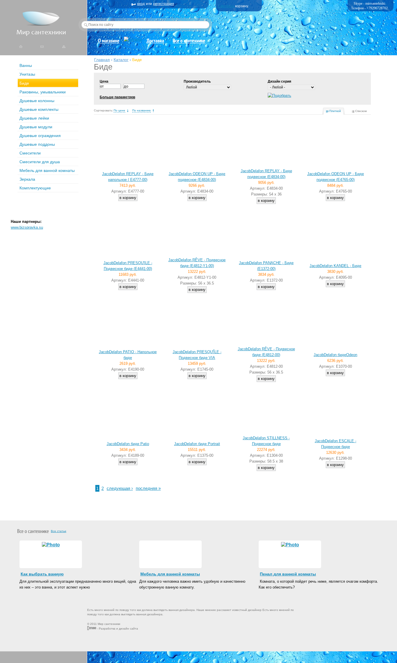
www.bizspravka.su (27, 227)
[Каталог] (133, 39)
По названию (141, 110)
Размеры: (260, 194)
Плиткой (335, 111)
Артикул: (119, 191)
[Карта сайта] (64, 46)
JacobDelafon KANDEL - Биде (335, 266)
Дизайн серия (279, 81)
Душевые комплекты (38, 109)
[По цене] (127, 110)
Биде (24, 83)
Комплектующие (35, 188)
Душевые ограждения (40, 135)
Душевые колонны (36, 100)
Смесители (30, 153)
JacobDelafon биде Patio (128, 444)
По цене (119, 110)
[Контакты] (42, 46)
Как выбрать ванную (42, 574)
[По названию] (153, 110)
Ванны (25, 65)
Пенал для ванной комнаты (288, 574)
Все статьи (58, 531)
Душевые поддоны (37, 144)
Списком (361, 111)
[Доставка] (155, 42)
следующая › (120, 488)
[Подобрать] (279, 96)
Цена (104, 81)
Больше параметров (117, 97)
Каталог (121, 59)
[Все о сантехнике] (189, 42)
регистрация (163, 4)
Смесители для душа (39, 161)
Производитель (197, 81)
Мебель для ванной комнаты (47, 170)
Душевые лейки (34, 118)
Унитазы (27, 74)
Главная (102, 59)
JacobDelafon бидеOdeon (335, 355)
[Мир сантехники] (41, 34)
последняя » (148, 488)
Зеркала (27, 179)
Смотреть (226, 6)
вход (141, 4)
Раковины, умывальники (42, 92)
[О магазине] (109, 42)
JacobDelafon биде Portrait (197, 444)
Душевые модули (35, 127)
